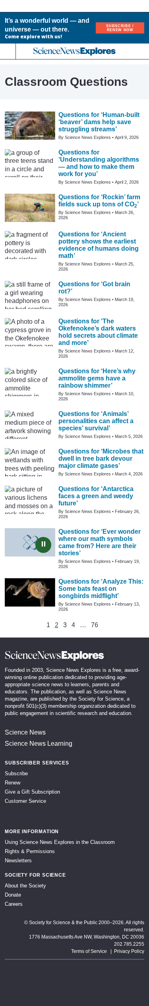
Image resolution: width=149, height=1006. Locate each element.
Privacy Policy (129, 951)
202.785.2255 (129, 944)
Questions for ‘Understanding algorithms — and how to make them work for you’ (98, 163)
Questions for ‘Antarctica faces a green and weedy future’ (96, 496)
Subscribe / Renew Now (120, 28)
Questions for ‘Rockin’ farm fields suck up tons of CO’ (99, 201)
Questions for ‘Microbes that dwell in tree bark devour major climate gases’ (100, 458)
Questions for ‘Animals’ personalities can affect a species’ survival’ (96, 421)
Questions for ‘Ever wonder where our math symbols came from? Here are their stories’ (99, 542)
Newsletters (18, 860)
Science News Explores (88, 137)
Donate (13, 895)
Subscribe (16, 773)
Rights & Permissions (30, 851)
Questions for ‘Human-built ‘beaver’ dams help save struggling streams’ (98, 122)
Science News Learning (38, 743)
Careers (14, 904)
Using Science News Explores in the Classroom (60, 842)
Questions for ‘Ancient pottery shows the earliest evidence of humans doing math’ (98, 245)
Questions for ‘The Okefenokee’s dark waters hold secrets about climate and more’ (98, 332)
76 (94, 625)
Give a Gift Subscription (32, 792)
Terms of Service (89, 951)
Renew (12, 783)
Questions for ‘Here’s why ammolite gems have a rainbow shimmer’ (96, 378)
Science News (25, 732)
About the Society (25, 886)
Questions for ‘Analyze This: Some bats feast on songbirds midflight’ (100, 588)
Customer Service (25, 801)
